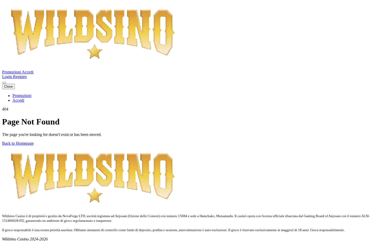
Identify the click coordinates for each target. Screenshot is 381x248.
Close (8, 86)
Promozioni (12, 72)
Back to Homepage (18, 143)
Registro (20, 76)
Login (7, 76)
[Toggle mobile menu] (4, 83)
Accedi (27, 72)
